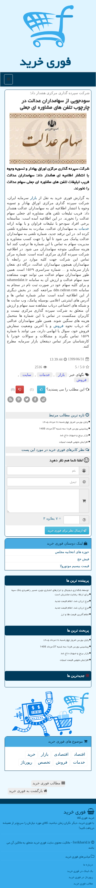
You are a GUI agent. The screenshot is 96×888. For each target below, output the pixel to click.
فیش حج (83, 559)
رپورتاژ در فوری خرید (81, 877)
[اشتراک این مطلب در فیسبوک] (35, 399)
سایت (27, 375)
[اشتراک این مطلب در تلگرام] (43, 399)
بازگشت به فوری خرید (26, 791)
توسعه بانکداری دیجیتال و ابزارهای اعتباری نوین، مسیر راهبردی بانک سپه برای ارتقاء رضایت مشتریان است (50, 592)
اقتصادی (61, 754)
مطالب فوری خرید (47, 783)
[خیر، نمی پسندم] (20, 389)
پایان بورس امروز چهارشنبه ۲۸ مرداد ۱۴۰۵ (65, 422)
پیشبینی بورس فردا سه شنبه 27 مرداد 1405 (63, 428)
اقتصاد (79, 754)
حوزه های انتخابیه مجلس (72, 552)
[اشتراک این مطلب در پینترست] (18, 399)
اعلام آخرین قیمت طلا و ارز (75, 614)
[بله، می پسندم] (41, 389)
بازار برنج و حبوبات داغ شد (74, 435)
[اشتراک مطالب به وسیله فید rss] (10, 399)
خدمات (84, 229)
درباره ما (88, 864)
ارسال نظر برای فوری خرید (65, 530)
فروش (58, 326)
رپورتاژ (26, 762)
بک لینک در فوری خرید (80, 871)
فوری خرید (45, 61)
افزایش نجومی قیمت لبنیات (73, 442)
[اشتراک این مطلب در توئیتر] (26, 399)
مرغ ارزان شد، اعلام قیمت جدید (72, 601)
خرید (31, 754)
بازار (33, 198)
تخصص (44, 762)
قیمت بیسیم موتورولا (74, 566)
